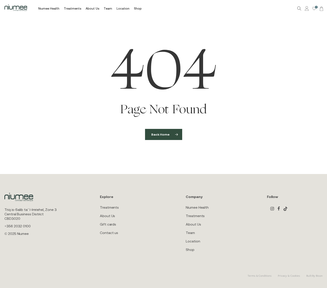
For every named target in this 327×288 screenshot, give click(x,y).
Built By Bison (314, 275)
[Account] (307, 8)
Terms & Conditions (260, 275)
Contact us (109, 233)
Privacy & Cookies (289, 275)
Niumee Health (197, 207)
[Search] (299, 8)
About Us (107, 216)
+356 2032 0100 (17, 226)
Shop (190, 250)
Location (193, 241)
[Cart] (321, 8)
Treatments (109, 207)
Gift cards (108, 224)
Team (190, 233)
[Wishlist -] (314, 8)
